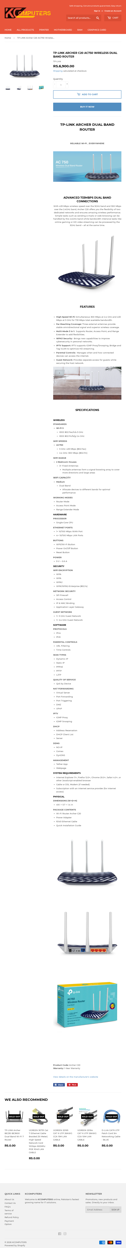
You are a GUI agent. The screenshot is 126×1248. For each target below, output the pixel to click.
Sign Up (115, 1210)
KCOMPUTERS (19, 1242)
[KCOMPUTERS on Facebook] (59, 1234)
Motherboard (63, 29)
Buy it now (87, 106)
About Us (9, 1199)
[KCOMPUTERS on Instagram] (65, 1234)
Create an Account (112, 11)
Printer (44, 29)
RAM (79, 29)
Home (8, 29)
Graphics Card (97, 29)
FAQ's (8, 1206)
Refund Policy (12, 1217)
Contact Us (10, 1203)
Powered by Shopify (15, 1245)
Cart (115, 17)
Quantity (58, 79)
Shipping (58, 71)
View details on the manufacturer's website (75, 1077)
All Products (25, 29)
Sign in (97, 11)
